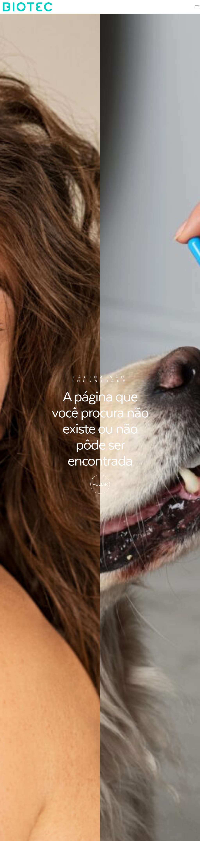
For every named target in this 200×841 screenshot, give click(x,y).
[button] (197, 7)
